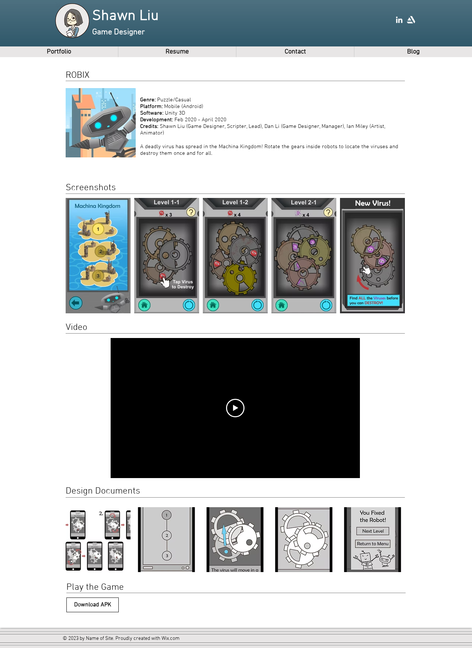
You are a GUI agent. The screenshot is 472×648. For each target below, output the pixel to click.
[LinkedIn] (399, 19)
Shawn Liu (125, 16)
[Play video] (235, 408)
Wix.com (171, 638)
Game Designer (118, 32)
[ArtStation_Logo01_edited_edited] (411, 19)
